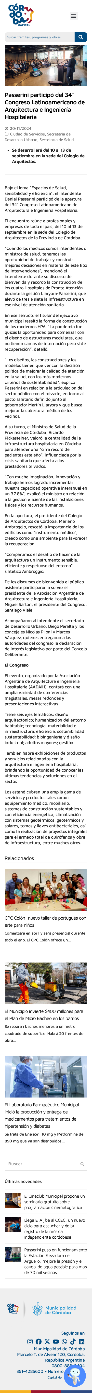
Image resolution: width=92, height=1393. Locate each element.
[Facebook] (38, 1341)
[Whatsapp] (64, 1341)
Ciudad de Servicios (27, 134)
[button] (74, 16)
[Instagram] (30, 1341)
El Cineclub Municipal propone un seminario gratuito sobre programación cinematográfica (54, 1201)
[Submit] (82, 1163)
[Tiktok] (73, 1341)
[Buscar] (46, 1164)
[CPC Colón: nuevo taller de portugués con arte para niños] (46, 890)
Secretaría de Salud (56, 139)
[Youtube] (56, 1341)
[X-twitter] (47, 1341)
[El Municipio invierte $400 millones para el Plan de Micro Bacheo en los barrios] (46, 983)
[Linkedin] (81, 1341)
